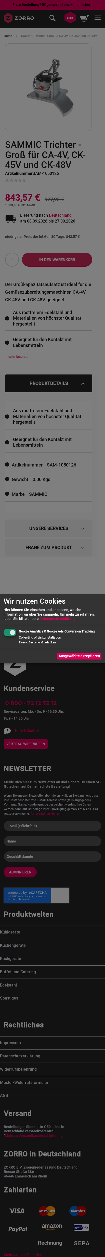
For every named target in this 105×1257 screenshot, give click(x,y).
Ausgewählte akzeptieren (79, 656)
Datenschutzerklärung (57, 619)
